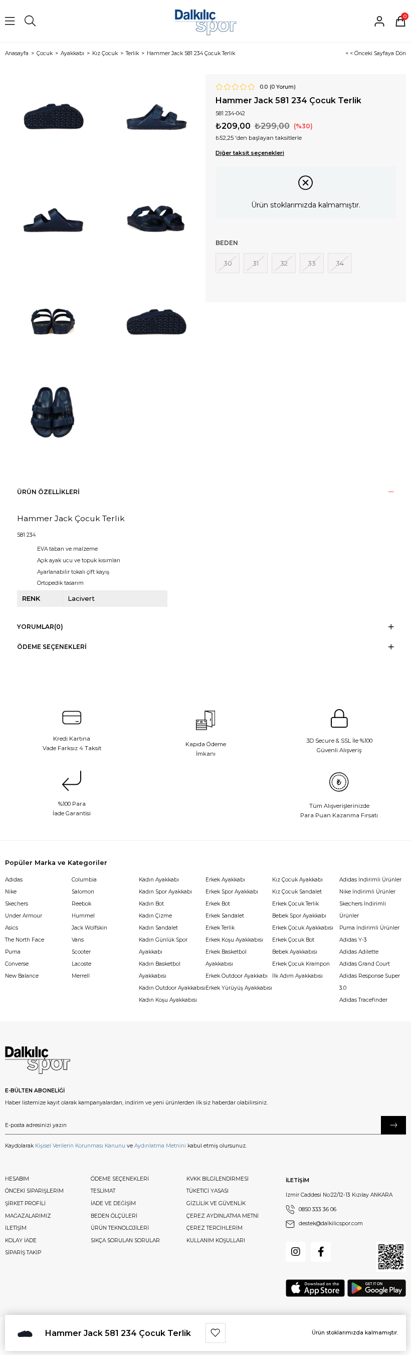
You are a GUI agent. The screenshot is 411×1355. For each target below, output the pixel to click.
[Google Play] (376, 1288)
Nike (11, 891)
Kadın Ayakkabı (159, 879)
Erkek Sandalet (225, 916)
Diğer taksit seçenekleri (250, 152)
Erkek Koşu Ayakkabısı (234, 940)
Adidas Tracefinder (363, 1000)
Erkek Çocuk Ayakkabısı (302, 928)
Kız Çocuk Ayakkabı (297, 879)
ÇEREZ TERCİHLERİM (214, 1228)
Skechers (16, 903)
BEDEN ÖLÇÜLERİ (114, 1216)
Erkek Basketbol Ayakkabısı (226, 958)
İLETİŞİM (16, 1228)
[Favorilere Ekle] (216, 1333)
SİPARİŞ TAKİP (23, 1252)
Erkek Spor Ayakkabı (232, 891)
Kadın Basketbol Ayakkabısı (159, 970)
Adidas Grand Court (364, 964)
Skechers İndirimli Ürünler (362, 909)
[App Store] (315, 1288)
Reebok (81, 903)
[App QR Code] (391, 1257)
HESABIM (17, 1179)
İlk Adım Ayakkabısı (297, 976)
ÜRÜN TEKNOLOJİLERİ (120, 1228)
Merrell (81, 976)
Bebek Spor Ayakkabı (299, 916)
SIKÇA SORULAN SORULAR (125, 1240)
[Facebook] (321, 1252)
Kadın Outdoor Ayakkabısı (172, 988)
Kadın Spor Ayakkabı (165, 891)
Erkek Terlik (220, 928)
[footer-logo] (37, 1060)
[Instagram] (296, 1252)
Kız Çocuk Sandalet (297, 891)
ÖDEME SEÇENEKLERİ (120, 1179)
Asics (11, 928)
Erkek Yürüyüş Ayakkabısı (239, 988)
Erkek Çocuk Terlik (295, 903)
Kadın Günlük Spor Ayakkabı (163, 946)
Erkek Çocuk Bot (293, 940)
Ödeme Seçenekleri (52, 646)
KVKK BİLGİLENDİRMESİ (217, 1179)
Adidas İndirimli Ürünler (370, 879)
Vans (78, 940)
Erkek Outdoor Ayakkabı (237, 976)
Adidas (14, 879)
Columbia (84, 879)
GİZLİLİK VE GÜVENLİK (216, 1203)
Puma (13, 952)
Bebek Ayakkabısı (294, 952)
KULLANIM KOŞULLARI (215, 1240)
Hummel (83, 916)
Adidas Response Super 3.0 (369, 982)
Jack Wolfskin (89, 928)
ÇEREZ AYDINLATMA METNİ (222, 1216)
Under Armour (23, 916)
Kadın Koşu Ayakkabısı (168, 1000)
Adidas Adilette (358, 952)
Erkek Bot (218, 903)
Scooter (81, 952)
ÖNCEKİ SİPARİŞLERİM (34, 1191)
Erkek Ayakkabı (225, 879)
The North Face (24, 940)
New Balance (22, 976)
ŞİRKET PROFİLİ (25, 1203)
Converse (17, 964)
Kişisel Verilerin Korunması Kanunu (80, 1146)
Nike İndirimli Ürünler (367, 891)
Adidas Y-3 (353, 940)
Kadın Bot (151, 903)
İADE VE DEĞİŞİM (113, 1203)
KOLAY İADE (21, 1240)
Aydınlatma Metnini (160, 1146)
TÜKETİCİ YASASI (207, 1191)
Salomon (83, 891)
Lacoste (81, 964)
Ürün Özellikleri (48, 492)
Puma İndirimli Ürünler (369, 928)
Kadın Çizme (155, 916)
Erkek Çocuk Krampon (301, 964)
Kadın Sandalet (158, 928)
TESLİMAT (103, 1191)
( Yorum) (283, 87)
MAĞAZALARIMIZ (28, 1216)
